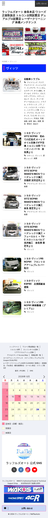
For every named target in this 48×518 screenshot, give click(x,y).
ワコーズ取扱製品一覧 (31, 347)
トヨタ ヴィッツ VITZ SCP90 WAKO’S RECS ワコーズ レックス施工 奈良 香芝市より (34, 202)
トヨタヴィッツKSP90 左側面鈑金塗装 (34, 283)
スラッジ (40, 96)
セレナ (26, 99)
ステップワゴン (30, 96)
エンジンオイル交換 (30, 349)
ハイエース (33, 107)
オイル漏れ (38, 91)
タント (32, 99)
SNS (31, 371)
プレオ (37, 113)
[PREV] (4, 376)
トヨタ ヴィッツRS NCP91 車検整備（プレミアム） (35, 305)
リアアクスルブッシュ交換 (24, 352)
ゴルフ (42, 93)
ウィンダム (41, 88)
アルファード (29, 85)
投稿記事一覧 (36, 355)
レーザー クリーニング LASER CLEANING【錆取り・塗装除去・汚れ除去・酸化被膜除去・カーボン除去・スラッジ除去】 (25, 365)
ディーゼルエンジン (32, 102)
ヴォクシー (28, 118)
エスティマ (28, 91)
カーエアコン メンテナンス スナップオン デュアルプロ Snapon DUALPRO (23, 359)
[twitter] (14, 469)
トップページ (14, 347)
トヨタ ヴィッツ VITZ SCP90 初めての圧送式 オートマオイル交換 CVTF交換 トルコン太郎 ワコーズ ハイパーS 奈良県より (34, 143)
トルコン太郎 (15, 349)
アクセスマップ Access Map (17, 355)
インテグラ (31, 88)
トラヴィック (32, 104)
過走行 (35, 124)
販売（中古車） (20, 371)
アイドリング (32, 82)
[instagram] (27, 469)
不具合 (36, 118)
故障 (30, 121)
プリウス (30, 113)
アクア (41, 82)
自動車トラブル (32, 79)
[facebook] (21, 469)
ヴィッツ (41, 115)
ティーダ (40, 99)
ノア (40, 104)
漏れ (35, 121)
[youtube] (34, 469)
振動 (25, 121)
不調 (41, 118)
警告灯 (29, 124)
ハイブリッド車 (33, 110)
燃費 (39, 121)
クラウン (35, 93)
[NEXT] (43, 376)
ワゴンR (33, 115)
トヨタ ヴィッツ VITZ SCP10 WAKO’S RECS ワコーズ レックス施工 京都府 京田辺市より (34, 174)
